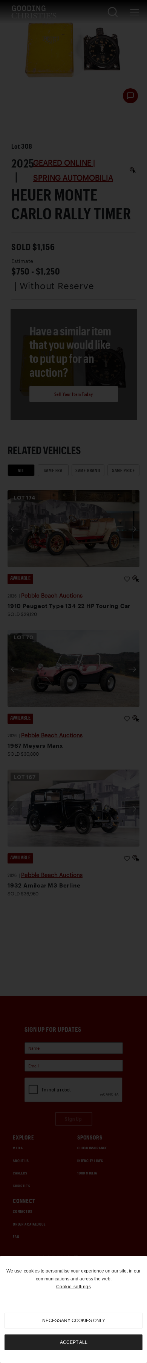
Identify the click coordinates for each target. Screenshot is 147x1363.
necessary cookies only (73, 1320)
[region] (73, 1309)
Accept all (73, 1342)
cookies (32, 1271)
